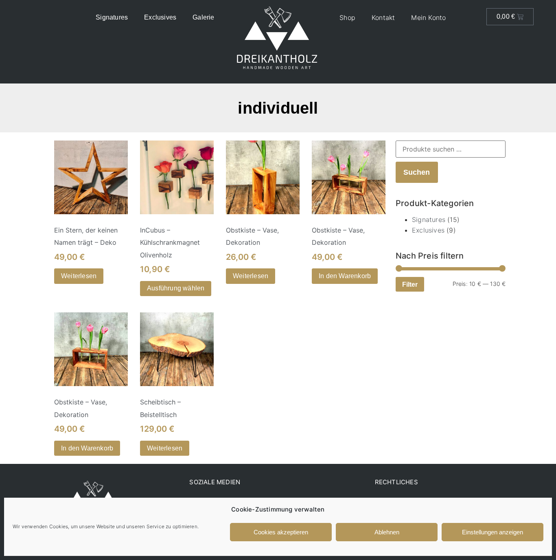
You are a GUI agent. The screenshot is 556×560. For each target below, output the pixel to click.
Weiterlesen (78, 275)
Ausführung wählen (175, 288)
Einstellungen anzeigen (492, 532)
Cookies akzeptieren (281, 532)
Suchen (416, 172)
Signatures (112, 17)
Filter (410, 284)
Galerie (203, 17)
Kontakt (383, 17)
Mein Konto (428, 17)
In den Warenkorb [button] (345, 275)
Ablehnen (386, 532)
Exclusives (160, 17)
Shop (347, 17)
